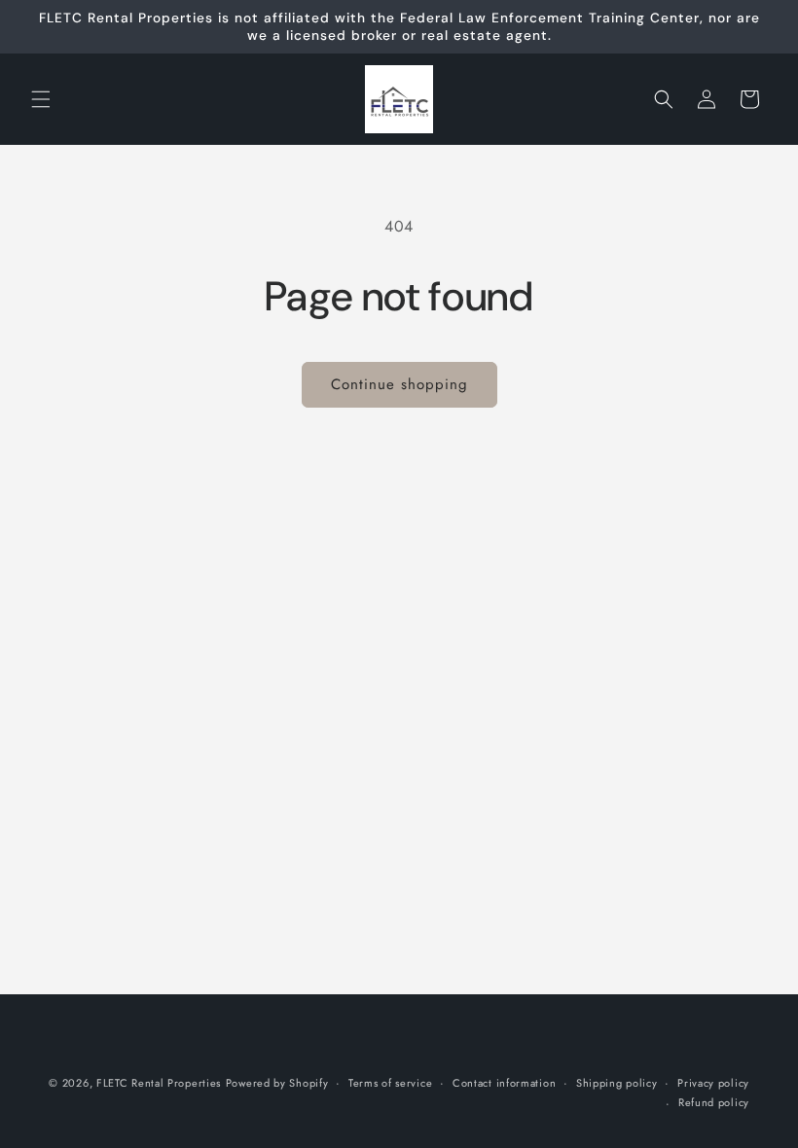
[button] (40, 99)
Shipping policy (617, 1083)
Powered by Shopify (277, 1083)
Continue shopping (399, 384)
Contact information (504, 1083)
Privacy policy (713, 1083)
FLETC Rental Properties (158, 1083)
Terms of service (390, 1083)
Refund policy (713, 1102)
